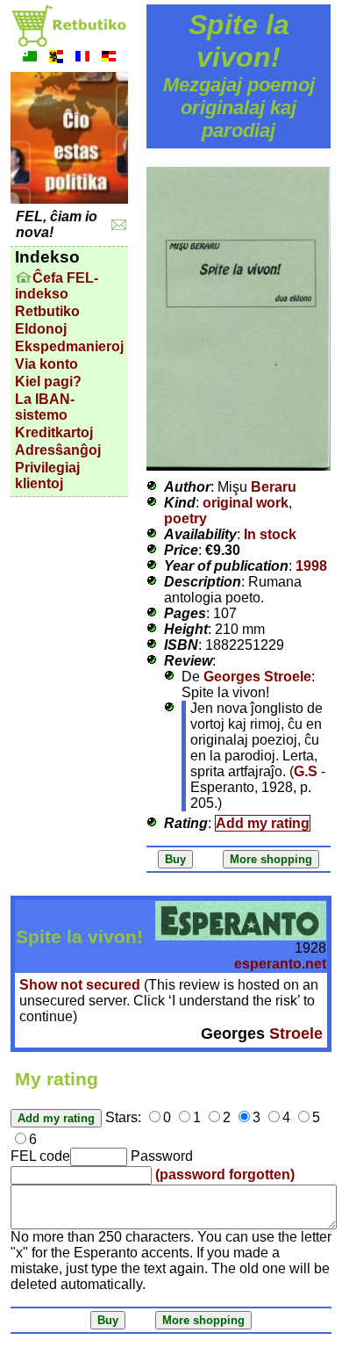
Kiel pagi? (48, 381)
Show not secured (79, 984)
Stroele (296, 1033)
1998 (311, 565)
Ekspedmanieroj (69, 346)
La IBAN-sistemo (45, 407)
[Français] (82, 58)
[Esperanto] (29, 58)
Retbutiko (47, 311)
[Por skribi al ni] (118, 225)
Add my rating (263, 823)
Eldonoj (41, 328)
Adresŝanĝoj (58, 450)
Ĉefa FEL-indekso (56, 285)
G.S (305, 771)
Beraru (273, 486)
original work (246, 502)
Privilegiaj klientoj (47, 475)
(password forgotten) (225, 1174)
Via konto (46, 364)
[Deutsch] (108, 58)
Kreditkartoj (54, 432)
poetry (185, 518)
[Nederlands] (56, 58)
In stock (270, 534)
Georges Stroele (257, 676)
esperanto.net (280, 963)
